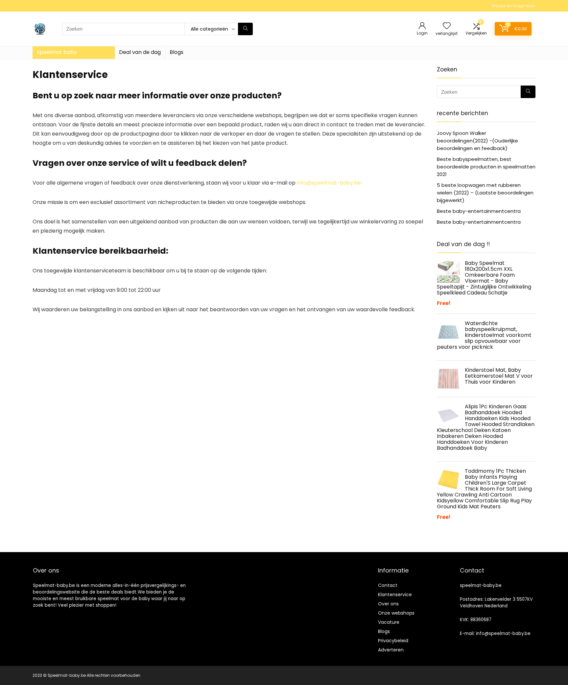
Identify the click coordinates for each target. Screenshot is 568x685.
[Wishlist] (447, 26)
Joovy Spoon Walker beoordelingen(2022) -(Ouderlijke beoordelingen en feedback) (477, 141)
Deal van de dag (140, 52)
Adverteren (391, 650)
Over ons (388, 603)
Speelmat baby (57, 52)
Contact (387, 585)
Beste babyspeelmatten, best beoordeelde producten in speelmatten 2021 (486, 167)
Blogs (176, 52)
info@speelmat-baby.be (329, 183)
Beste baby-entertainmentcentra (479, 211)
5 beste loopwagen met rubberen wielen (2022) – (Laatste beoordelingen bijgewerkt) (485, 193)
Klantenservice (395, 594)
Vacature (388, 622)
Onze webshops (396, 613)
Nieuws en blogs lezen (513, 6)
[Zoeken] (245, 29)
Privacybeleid (393, 640)
